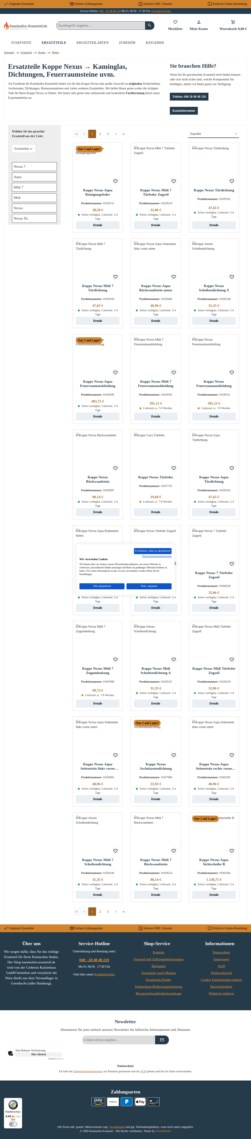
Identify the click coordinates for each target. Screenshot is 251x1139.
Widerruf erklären (221, 993)
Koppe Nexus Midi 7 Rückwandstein (155, 862)
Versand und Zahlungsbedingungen (159, 959)
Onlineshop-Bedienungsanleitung (158, 987)
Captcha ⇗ (56, 1059)
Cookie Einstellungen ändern (221, 980)
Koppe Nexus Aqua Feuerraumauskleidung (97, 384)
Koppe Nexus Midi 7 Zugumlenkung (97, 671)
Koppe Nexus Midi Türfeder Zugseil (214, 671)
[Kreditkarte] (154, 1101)
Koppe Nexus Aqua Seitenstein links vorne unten (98, 766)
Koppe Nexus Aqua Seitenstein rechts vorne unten (214, 766)
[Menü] (19, 1100)
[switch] (13, 1124)
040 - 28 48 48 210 (110, 11)
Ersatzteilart (22, 148)
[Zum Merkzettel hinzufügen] (115, 181)
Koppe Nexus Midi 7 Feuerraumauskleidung (155, 384)
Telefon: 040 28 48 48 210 (189, 96)
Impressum (221, 959)
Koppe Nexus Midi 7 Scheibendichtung (97, 862)
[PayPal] (126, 1101)
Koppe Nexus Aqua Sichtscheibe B (213, 862)
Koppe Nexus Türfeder (155, 477)
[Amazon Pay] (98, 1101)
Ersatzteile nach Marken (158, 973)
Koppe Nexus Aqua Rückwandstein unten (155, 288)
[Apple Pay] (140, 1101)
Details (97, 225)
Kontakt (158, 952)
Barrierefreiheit (221, 987)
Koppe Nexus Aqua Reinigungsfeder (97, 192)
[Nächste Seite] (116, 134)
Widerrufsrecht (221, 973)
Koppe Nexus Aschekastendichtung (156, 766)
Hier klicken (38, 1054)
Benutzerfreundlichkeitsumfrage (158, 993)
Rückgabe (159, 966)
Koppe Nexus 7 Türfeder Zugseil (214, 575)
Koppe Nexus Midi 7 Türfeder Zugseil (155, 192)
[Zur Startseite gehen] (25, 25)
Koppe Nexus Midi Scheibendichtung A (156, 671)
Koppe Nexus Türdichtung (214, 190)
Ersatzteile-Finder (158, 980)
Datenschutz (221, 952)
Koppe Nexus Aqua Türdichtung (213, 479)
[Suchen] (149, 25)
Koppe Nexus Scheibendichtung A (214, 288)
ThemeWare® (163, 1131)
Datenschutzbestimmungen (88, 1071)
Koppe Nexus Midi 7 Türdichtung (97, 288)
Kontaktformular (161, 11)
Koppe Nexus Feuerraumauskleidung (214, 384)
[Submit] (162, 1040)
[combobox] (100, 25)
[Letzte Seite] (123, 134)
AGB (221, 966)
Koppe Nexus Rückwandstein (97, 479)
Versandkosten (117, 1127)
